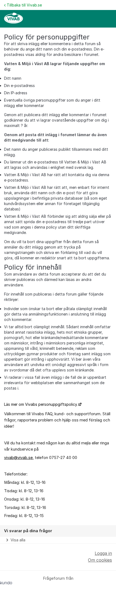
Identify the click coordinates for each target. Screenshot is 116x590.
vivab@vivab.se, (19, 457)
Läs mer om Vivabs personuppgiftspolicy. (41, 404)
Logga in (103, 553)
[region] (58, 534)
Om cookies (100, 560)
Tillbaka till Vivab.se (24, 5)
